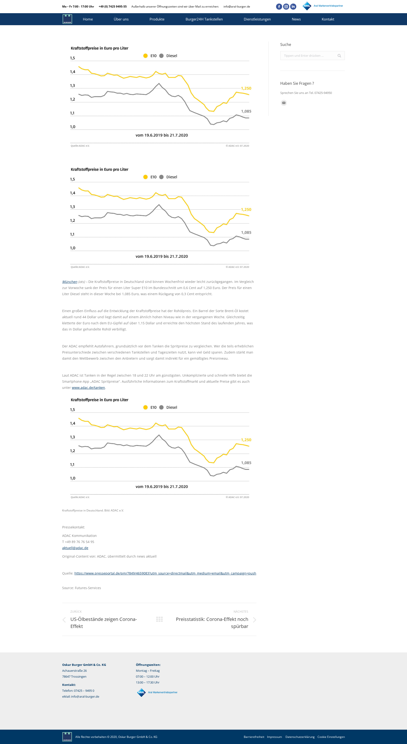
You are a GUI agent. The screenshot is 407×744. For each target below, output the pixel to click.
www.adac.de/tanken (88, 387)
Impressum (274, 737)
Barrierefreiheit (254, 737)
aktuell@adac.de (75, 548)
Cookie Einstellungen (331, 737)
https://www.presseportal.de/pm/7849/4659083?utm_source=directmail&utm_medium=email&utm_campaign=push (165, 573)
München (69, 281)
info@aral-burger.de (237, 6)
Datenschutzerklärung (300, 737)
